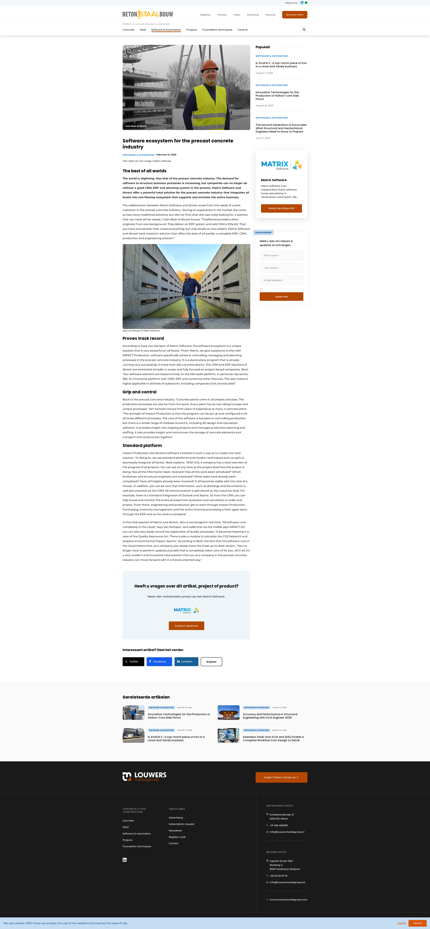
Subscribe (281, 296)
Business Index (294, 14)
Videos (236, 14)
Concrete (128, 29)
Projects (191, 29)
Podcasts (222, 14)
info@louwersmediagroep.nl (287, 831)
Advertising (253, 14)
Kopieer (211, 661)
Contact (173, 843)
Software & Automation (166, 29)
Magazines (205, 14)
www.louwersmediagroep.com (288, 899)
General (243, 29)
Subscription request (181, 824)
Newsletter (175, 830)
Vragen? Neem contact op (280, 777)
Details (401, 923)
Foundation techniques (217, 29)
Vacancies (270, 14)
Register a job (177, 836)
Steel (143, 29)
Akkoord (418, 923)
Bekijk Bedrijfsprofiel (281, 208)
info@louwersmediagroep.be (287, 882)
